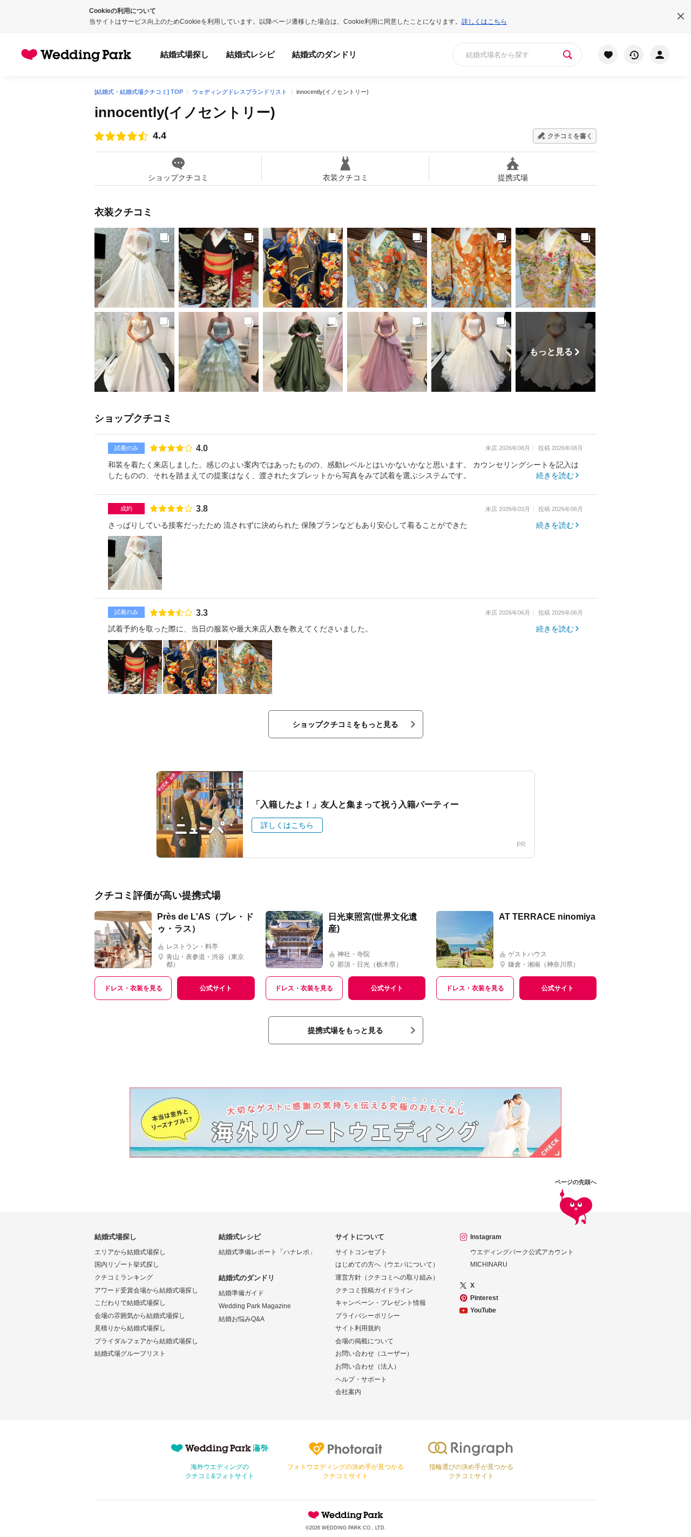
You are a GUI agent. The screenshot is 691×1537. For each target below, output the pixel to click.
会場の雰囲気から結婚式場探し (139, 1316)
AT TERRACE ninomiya (547, 916)
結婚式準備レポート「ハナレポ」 (267, 1252)
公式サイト (216, 988)
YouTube (483, 1310)
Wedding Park (345, 1515)
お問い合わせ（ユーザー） (374, 1353)
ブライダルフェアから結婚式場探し (146, 1341)
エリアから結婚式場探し (130, 1252)
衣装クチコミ (345, 177)
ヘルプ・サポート (361, 1379)
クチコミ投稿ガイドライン (374, 1290)
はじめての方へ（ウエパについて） (387, 1264)
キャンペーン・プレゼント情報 (380, 1303)
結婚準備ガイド (241, 1293)
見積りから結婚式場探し (130, 1328)
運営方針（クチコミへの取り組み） (387, 1277)
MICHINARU (488, 1264)
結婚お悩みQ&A (242, 1319)
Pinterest (484, 1298)
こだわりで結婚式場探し (130, 1303)
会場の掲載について (364, 1341)
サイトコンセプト (361, 1252)
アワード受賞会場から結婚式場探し (146, 1290)
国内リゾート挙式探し (126, 1264)
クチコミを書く (570, 136)
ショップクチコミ (178, 177)
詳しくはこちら (484, 21)
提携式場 (513, 177)
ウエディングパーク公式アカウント (522, 1252)
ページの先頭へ (576, 1182)
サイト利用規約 (358, 1328)
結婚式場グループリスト (130, 1353)
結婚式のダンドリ (324, 54)
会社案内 (348, 1392)
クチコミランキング (123, 1277)
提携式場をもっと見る (345, 1030)
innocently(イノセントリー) (184, 112)
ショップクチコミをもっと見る (345, 724)
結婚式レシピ (250, 54)
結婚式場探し (184, 54)
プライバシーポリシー (367, 1316)
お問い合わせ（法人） (367, 1366)
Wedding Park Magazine (255, 1306)
